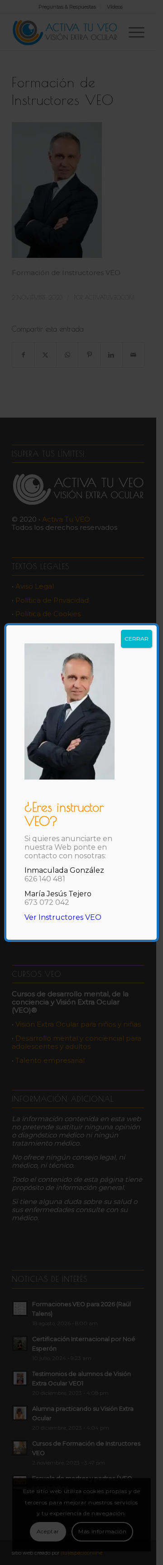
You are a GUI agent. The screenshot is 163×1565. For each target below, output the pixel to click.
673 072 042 (46, 902)
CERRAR (137, 638)
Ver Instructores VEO (62, 917)
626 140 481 (44, 879)
